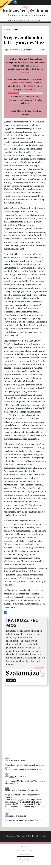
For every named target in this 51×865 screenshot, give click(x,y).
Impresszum (25, 846)
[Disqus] (25, 720)
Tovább (11, 680)
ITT (24, 96)
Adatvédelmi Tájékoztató (25, 850)
